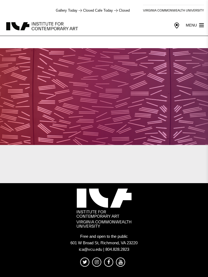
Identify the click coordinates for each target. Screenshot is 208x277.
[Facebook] (108, 262)
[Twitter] (84, 262)
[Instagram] (96, 262)
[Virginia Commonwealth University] (173, 10)
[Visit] (177, 25)
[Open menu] (201, 24)
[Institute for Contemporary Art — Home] (42, 26)
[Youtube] (120, 262)
